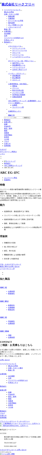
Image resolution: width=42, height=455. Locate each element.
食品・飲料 (8, 128)
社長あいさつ (9, 40)
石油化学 (7, 126)
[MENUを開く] (1, 158)
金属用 (14, 105)
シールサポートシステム (21, 57)
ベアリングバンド (18, 67)
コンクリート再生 (10, 178)
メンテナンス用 (18, 92)
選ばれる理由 (9, 12)
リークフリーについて (12, 10)
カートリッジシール (19, 50)
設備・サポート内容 (11, 14)
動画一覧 (7, 29)
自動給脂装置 (17, 97)
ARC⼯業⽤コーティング (13, 165)
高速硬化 (7, 180)
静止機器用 (16, 78)
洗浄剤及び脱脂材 (18, 95)
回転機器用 (16, 75)
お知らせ (7, 143)
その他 (6, 139)
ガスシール (16, 52)
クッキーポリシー (23, 421)
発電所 (6, 137)
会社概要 (7, 33)
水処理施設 (8, 135)
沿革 (5, 36)
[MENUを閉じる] (1, 156)
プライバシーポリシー (8, 421)
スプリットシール (18, 48)
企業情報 (7, 31)
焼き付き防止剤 (18, 90)
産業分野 (7, 122)
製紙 (5, 130)
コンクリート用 (18, 107)
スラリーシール (18, 55)
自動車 (6, 133)
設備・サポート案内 (15, 368)
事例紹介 (7, 120)
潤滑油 (14, 86)
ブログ (6, 141)
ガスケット (16, 80)
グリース (15, 88)
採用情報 (7, 146)
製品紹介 (7, 42)
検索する (26, 117)
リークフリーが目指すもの (14, 38)
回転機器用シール (18, 65)
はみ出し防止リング (19, 69)
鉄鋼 (5, 124)
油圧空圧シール (18, 63)
